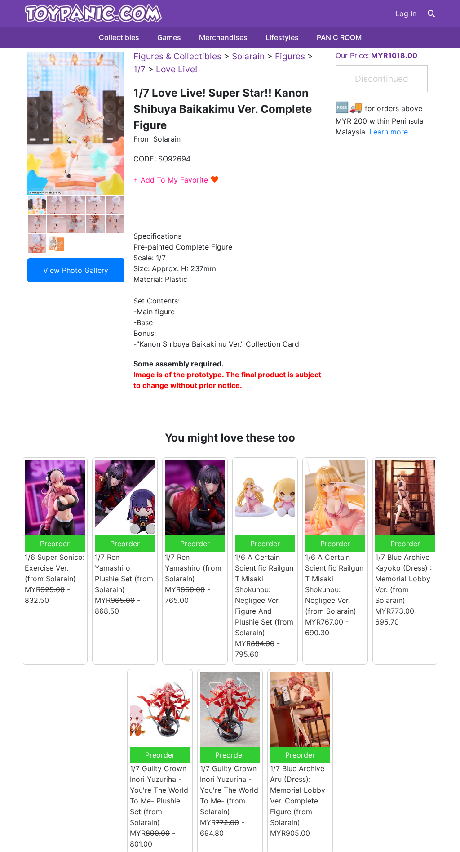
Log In (405, 13)
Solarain (248, 56)
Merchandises (223, 37)
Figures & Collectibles (177, 56)
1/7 (139, 69)
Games (169, 37)
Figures (290, 56)
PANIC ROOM (339, 37)
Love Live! (176, 69)
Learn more (388, 131)
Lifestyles (282, 37)
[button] (431, 13)
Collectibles (119, 37)
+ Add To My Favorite (176, 179)
